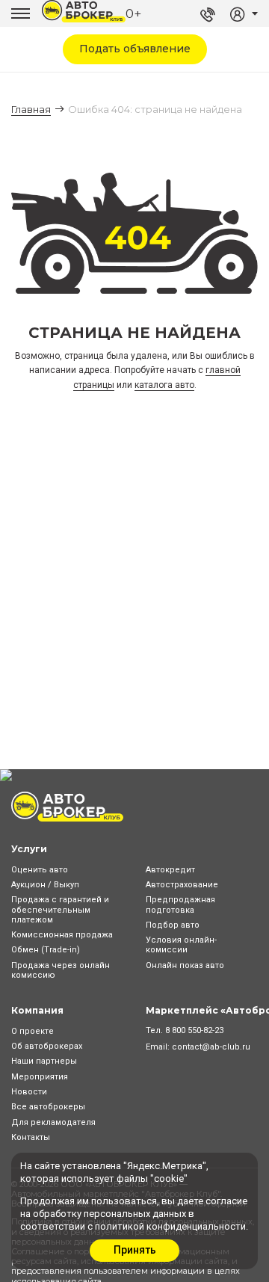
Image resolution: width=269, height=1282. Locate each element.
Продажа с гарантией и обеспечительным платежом (60, 909)
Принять (135, 1250)
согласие (226, 1201)
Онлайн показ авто (185, 965)
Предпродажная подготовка (180, 904)
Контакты (30, 1137)
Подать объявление (135, 48)
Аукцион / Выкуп (45, 885)
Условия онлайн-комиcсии (181, 945)
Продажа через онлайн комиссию (60, 970)
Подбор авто (173, 925)
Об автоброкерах (46, 1046)
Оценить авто (39, 870)
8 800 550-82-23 (194, 1030)
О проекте (32, 1031)
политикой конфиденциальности (170, 1226)
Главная (31, 109)
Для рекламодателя (53, 1122)
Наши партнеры (44, 1061)
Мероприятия (39, 1077)
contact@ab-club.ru (211, 1047)
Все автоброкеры (48, 1107)
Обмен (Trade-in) (45, 950)
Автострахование (182, 885)
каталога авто (164, 385)
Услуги (29, 848)
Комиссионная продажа (62, 935)
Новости (29, 1092)
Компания (37, 1010)
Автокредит (170, 870)
